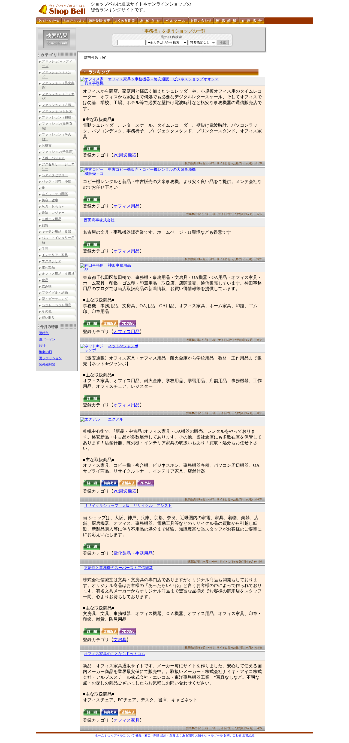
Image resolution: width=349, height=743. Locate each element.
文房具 (120, 639)
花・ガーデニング (55, 299)
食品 (45, 280)
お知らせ (201, 735)
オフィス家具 (126, 720)
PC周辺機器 (124, 155)
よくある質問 (185, 735)
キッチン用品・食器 (56, 231)
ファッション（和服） (58, 117)
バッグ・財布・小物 (56, 181)
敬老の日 (45, 352)
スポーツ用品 (51, 219)
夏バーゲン (47, 339)
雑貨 (45, 225)
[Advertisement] (289, 108)
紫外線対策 (47, 364)
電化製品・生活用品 (133, 553)
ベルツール (215, 735)
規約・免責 (167, 735)
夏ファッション (50, 358)
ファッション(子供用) (57, 152)
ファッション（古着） (58, 105)
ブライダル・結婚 (55, 292)
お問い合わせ (233, 735)
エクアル (115, 419)
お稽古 (47, 145)
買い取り (48, 317)
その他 (47, 311)
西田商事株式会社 (99, 220)
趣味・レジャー (53, 213)
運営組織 (248, 735)
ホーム (99, 735)
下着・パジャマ (53, 158)
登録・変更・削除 (148, 735)
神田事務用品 (119, 265)
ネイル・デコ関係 (55, 194)
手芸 (45, 249)
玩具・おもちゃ (53, 206)
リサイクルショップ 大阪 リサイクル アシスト (128, 506)
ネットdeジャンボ (123, 346)
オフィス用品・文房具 (58, 274)
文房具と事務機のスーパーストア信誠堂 (118, 568)
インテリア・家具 (55, 255)
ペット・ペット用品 (56, 305)
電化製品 (48, 267)
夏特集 (44, 333)
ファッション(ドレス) (57, 111)
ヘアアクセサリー (55, 175)
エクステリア (51, 261)
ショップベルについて (120, 735)
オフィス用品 (126, 206)
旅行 (42, 346)
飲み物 (47, 286)
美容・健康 (50, 200)
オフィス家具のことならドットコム (114, 654)
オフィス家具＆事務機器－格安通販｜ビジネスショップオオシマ (163, 79)
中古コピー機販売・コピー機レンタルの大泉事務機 (152, 170)
